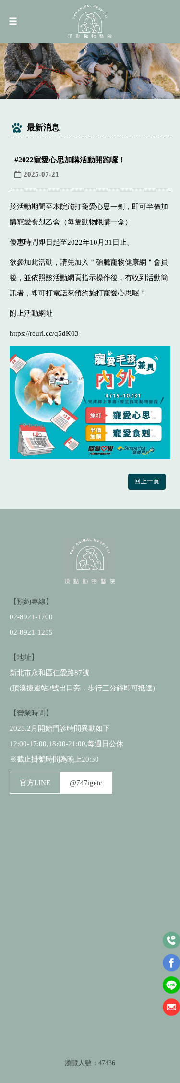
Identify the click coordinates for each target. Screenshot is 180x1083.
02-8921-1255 (31, 632)
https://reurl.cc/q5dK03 (44, 333)
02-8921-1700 (31, 617)
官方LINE (61, 783)
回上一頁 (146, 481)
